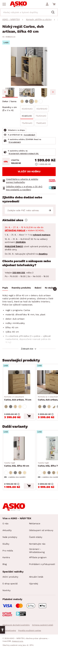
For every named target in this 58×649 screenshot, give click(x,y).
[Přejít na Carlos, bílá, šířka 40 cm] (19, 448)
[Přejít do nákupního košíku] (54, 4)
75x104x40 (41, 116)
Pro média (7, 550)
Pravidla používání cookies (29, 630)
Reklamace (34, 523)
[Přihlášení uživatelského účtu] (47, 4)
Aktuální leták (36, 577)
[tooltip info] (26, 220)
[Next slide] (53, 92)
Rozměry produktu (21, 287)
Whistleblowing (9, 630)
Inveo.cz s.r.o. (17, 641)
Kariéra (6, 557)
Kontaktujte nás (37, 544)
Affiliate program (38, 557)
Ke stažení (50, 287)
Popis (5, 287)
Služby (5, 544)
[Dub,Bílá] (54, 406)
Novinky (6, 590)
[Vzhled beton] (27, 101)
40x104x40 (27, 108)
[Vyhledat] (54, 12)
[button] (10, 92)
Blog (4, 564)
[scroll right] (55, 289)
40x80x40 (27, 116)
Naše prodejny (9, 537)
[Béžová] (36, 101)
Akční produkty (10, 577)
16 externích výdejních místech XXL (24, 153)
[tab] (5, 288)
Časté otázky (35, 537)
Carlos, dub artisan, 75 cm (17, 398)
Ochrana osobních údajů (42, 625)
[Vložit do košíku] (29, 416)
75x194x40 (27, 123)
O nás (5, 523)
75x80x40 (41, 123)
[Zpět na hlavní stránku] (18, 4)
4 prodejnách (29, 135)
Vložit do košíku (29, 171)
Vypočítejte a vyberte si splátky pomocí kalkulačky (22, 180)
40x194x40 (41, 108)
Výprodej (33, 583)
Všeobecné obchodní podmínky (16, 625)
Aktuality (7, 530)
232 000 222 (18, 272)
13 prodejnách (15, 142)
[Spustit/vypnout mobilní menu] (4, 4)
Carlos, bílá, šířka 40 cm (16, 464)
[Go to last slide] (5, 92)
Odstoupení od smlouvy (41, 530)
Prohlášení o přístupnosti (42, 564)
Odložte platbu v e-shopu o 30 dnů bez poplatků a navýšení (24, 188)
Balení (38, 287)
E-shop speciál (10, 583)
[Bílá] (41, 101)
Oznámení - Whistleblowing (37, 550)
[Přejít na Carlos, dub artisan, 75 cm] (19, 382)
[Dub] (22, 101)
